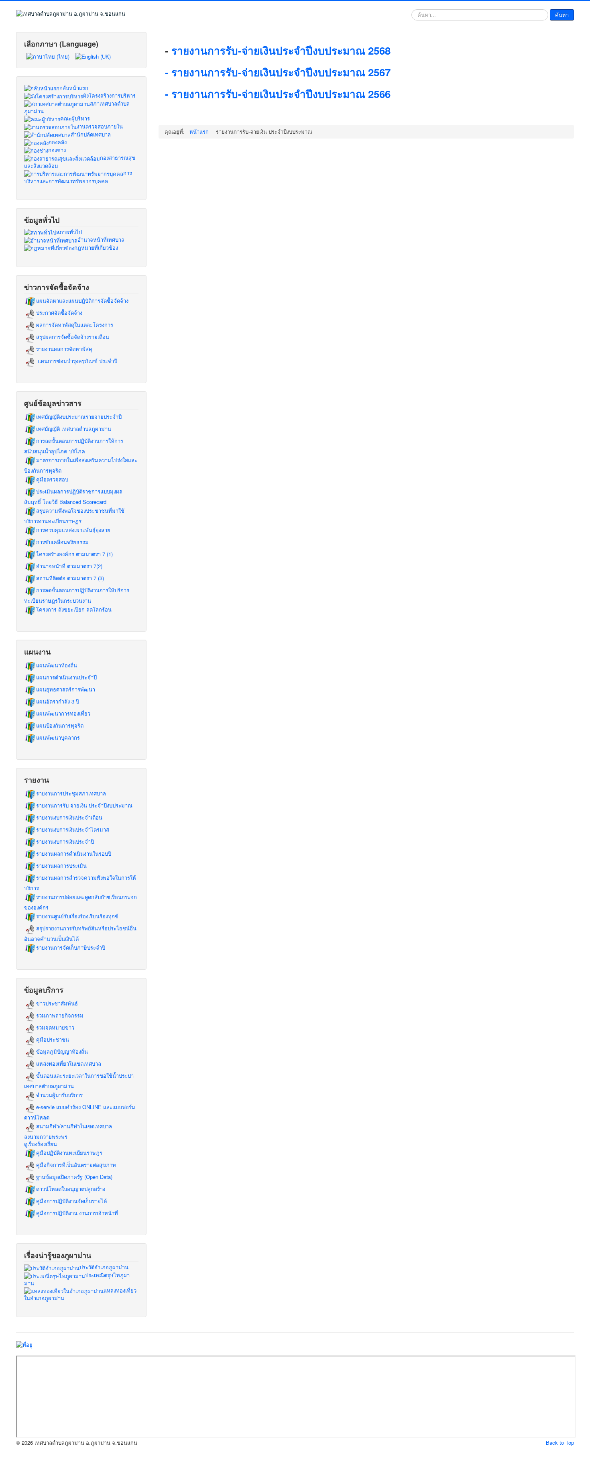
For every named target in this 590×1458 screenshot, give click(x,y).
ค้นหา (562, 14)
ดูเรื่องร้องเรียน (40, 1144)
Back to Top (560, 1442)
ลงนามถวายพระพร (45, 1136)
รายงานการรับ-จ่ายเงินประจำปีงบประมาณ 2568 (282, 50)
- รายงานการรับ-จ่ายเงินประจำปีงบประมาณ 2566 (278, 93)
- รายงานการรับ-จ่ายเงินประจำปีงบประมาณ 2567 (278, 72)
